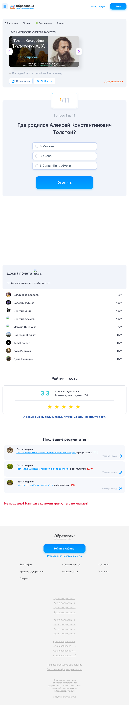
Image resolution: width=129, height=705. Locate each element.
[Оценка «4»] (71, 407)
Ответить (64, 182)
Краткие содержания (32, 571)
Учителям (103, 571)
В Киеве (46, 156)
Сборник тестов (71, 564)
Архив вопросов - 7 (64, 629)
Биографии (26, 564)
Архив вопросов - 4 (65, 612)
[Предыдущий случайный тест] (9, 51)
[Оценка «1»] (50, 407)
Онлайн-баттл (70, 571)
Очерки (24, 578)
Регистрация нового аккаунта (64, 556)
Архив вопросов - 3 (65, 607)
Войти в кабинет (64, 548)
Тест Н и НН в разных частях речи (34, 485)
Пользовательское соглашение (64, 664)
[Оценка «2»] (57, 407)
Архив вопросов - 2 (65, 602)
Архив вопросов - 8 (65, 633)
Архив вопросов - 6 (65, 624)
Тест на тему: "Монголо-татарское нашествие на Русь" (46, 452)
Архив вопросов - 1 (64, 598)
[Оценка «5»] (78, 407)
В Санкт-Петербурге (55, 165)
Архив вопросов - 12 (64, 655)
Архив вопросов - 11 (64, 650)
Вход (118, 6)
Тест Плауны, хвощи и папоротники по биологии (42, 468)
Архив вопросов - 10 (64, 645)
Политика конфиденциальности (64, 669)
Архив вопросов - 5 (64, 619)
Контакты (103, 564)
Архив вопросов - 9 (64, 641)
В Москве (47, 146)
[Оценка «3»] (64, 407)
